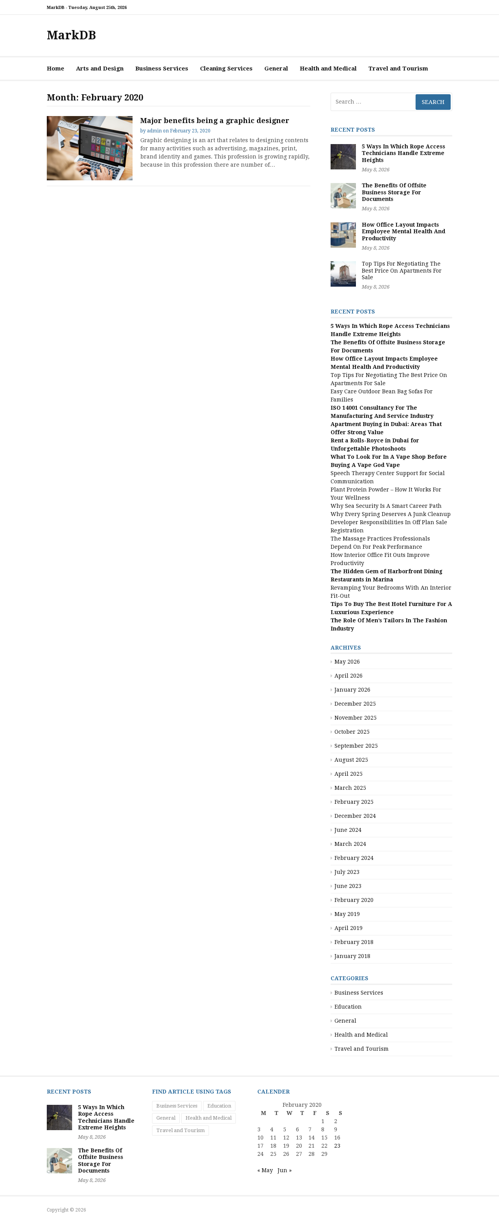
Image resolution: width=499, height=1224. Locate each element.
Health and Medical (328, 68)
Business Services (161, 68)
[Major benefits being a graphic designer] (90, 148)
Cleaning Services (226, 68)
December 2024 (355, 816)
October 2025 (352, 732)
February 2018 (353, 942)
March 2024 (350, 844)
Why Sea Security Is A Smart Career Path (386, 506)
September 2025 (356, 746)
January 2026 (352, 690)
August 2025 (351, 760)
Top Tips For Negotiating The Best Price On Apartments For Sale (402, 270)
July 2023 (346, 872)
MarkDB (71, 35)
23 (337, 1146)
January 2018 (352, 956)
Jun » (285, 1170)
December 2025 (355, 704)
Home (55, 68)
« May (265, 1170)
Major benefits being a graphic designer (214, 120)
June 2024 (347, 830)
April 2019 (348, 928)
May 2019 (347, 914)
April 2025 (348, 774)
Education (348, 1007)
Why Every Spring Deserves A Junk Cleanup (391, 514)
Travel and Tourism (398, 68)
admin (154, 131)
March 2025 (350, 788)
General (276, 68)
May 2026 (347, 662)
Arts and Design (100, 68)
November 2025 (355, 718)
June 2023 (347, 886)
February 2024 (353, 858)
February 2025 (353, 802)
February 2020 (353, 900)
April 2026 (348, 676)
